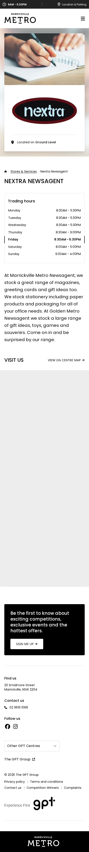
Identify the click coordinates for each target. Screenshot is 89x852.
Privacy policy (14, 781)
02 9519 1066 (19, 707)
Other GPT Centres (23, 745)
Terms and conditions (46, 781)
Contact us (12, 788)
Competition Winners (43, 788)
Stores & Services (24, 172)
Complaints (72, 788)
